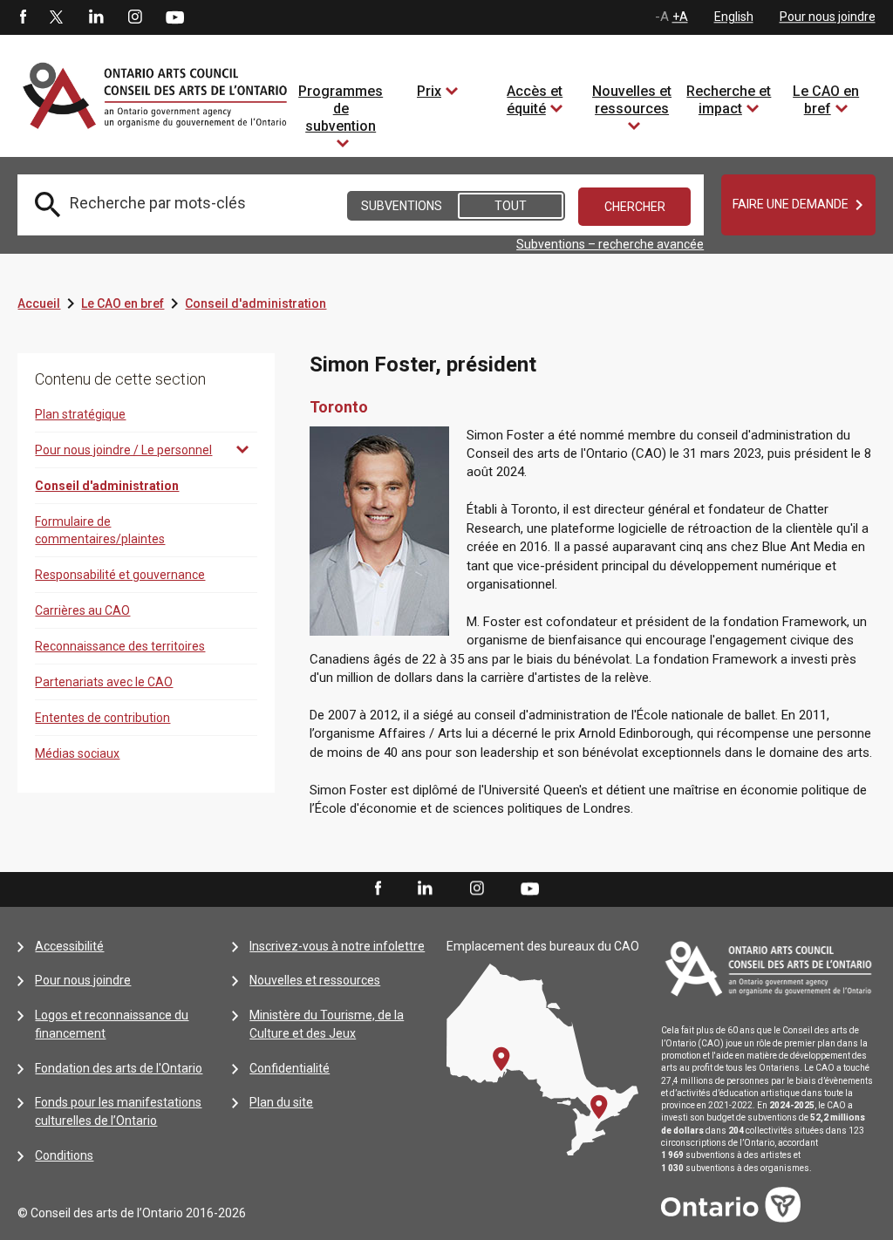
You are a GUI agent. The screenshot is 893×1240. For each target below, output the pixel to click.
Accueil (38, 303)
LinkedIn (96, 17)
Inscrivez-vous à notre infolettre (337, 946)
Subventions (401, 206)
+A (680, 17)
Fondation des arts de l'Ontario (118, 1068)
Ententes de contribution (102, 718)
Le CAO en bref (826, 100)
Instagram (135, 17)
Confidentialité (289, 1068)
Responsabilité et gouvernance (120, 575)
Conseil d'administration (255, 303)
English (733, 17)
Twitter (56, 17)
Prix (429, 91)
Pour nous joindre (828, 17)
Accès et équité (535, 100)
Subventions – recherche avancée (610, 244)
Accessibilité (69, 946)
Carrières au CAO (82, 610)
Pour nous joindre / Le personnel (123, 450)
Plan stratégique (80, 414)
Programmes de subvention (340, 108)
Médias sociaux (77, 753)
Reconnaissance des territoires (120, 646)
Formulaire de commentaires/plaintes (100, 530)
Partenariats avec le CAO (104, 682)
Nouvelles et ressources (631, 100)
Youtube (175, 16)
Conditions (64, 1155)
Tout (510, 206)
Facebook (21, 17)
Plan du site (281, 1102)
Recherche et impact (728, 100)
